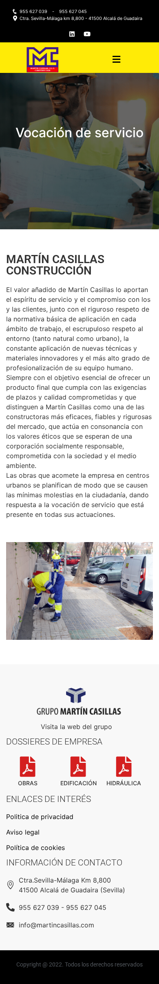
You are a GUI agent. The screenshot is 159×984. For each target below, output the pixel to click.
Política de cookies (35, 847)
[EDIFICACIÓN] (78, 766)
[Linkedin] (72, 34)
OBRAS (28, 783)
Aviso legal (23, 832)
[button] (116, 59)
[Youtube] (87, 34)
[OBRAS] (28, 766)
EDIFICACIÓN (78, 783)
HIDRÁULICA (123, 783)
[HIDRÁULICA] (124, 766)
